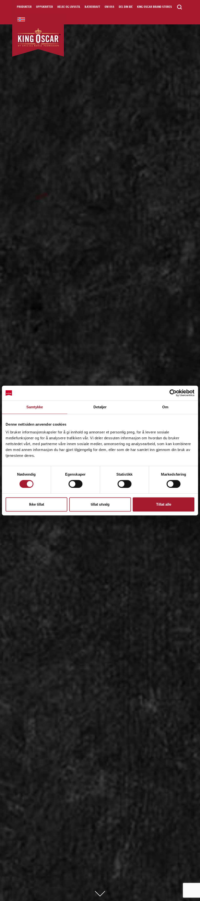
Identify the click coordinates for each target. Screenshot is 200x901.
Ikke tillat (36, 504)
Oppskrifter (44, 7)
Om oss (109, 7)
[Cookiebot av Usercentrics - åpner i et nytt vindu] (173, 393)
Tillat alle (163, 504)
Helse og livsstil (68, 7)
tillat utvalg (100, 504)
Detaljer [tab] (100, 407)
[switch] (75, 484)
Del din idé (126, 7)
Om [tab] (165, 407)
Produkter (24, 7)
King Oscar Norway (21, 19)
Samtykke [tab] (34, 407)
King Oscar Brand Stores (154, 7)
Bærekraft (92, 7)
